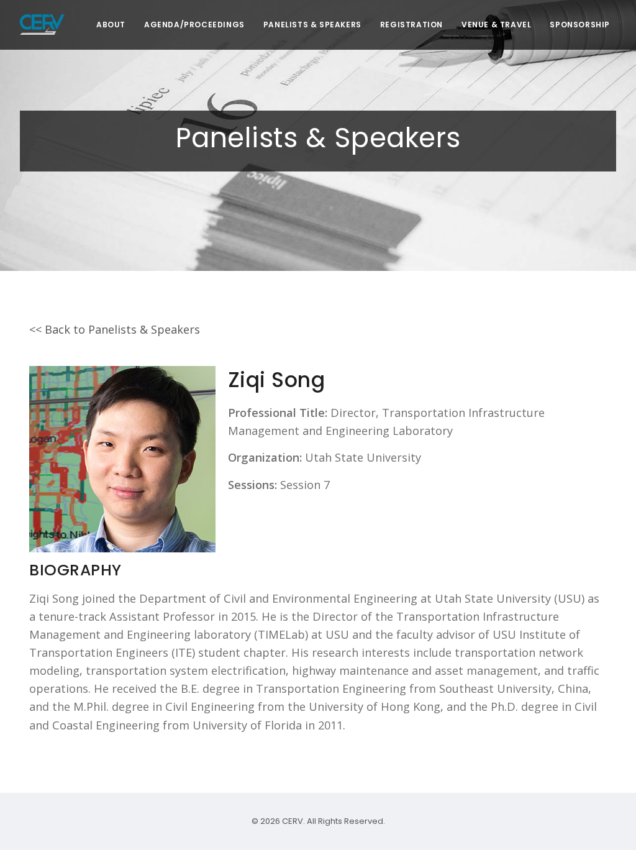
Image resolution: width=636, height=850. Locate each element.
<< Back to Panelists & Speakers (114, 329)
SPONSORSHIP (580, 24)
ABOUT (110, 24)
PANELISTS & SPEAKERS (312, 24)
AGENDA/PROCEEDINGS (194, 24)
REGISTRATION (411, 24)
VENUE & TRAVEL (496, 24)
